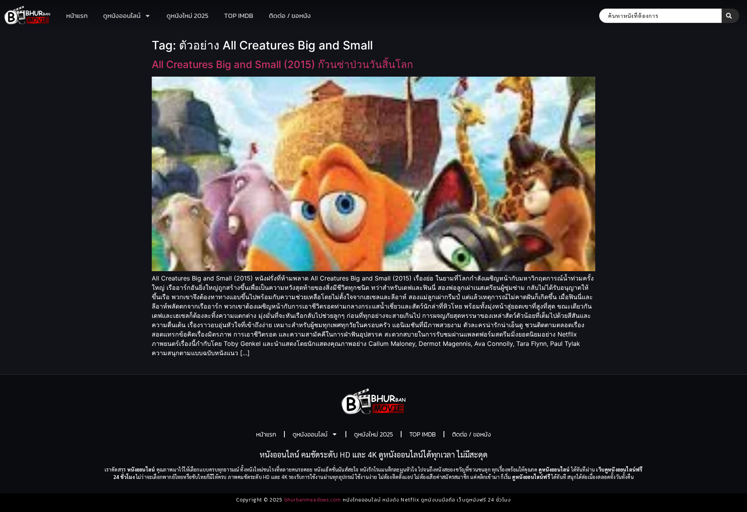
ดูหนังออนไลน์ (121, 16)
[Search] (730, 16)
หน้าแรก (77, 16)
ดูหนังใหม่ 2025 (188, 16)
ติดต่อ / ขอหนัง (290, 16)
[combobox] (660, 16)
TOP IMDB (238, 16)
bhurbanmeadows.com (312, 499)
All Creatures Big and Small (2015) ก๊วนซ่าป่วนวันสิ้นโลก (282, 64)
